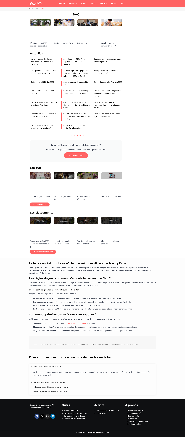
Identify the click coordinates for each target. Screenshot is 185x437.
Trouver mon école (76, 155)
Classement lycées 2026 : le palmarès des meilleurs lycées (40, 244)
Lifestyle (103, 3)
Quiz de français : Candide (40, 196)
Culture (94, 3)
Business (84, 3)
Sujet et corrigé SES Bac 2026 (42, 82)
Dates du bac (82, 43)
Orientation (73, 3)
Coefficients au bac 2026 (63, 43)
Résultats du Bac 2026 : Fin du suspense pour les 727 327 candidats (74, 61)
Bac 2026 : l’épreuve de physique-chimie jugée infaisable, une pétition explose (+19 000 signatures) (76, 73)
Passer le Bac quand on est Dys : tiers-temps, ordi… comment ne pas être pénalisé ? (76, 116)
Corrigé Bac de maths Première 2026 (108, 82)
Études (37, 9)
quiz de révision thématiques (75, 324)
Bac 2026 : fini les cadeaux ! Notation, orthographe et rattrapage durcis (107, 105)
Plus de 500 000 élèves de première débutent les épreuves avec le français (107, 93)
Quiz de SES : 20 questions (111, 196)
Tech (122, 3)
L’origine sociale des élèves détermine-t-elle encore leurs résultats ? (42, 61)
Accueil (62, 3)
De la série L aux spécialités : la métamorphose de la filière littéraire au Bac (76, 105)
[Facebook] (36, 416)
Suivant (81, 136)
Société (113, 3)
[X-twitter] (42, 416)
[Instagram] (47, 416)
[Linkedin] (52, 416)
